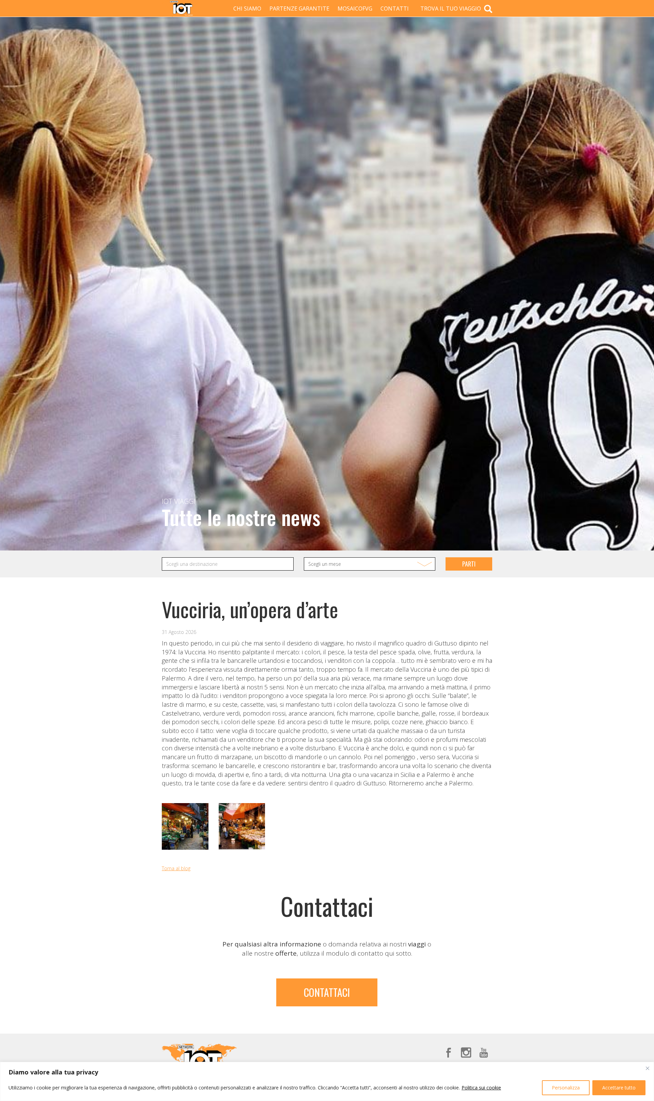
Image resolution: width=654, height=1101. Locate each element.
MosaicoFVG (355, 8)
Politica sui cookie (481, 1087)
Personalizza (566, 1087)
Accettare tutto (619, 1087)
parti (469, 563)
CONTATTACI (327, 992)
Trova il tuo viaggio (451, 8)
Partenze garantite (299, 8)
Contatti (394, 8)
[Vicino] (647, 1068)
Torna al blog (176, 868)
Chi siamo (247, 8)
